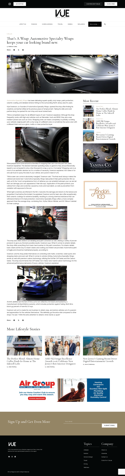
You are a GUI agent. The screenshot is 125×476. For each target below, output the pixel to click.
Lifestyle (9, 34)
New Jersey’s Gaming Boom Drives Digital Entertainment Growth (106, 136)
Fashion (86, 453)
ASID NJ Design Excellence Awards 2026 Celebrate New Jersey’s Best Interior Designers (106, 124)
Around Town (99, 106)
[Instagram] (10, 4)
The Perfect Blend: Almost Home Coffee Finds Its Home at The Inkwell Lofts (107, 112)
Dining (86, 464)
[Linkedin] (15, 456)
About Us (104, 450)
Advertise (104, 453)
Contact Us (104, 457)
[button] (14, 50)
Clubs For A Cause (106, 460)
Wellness (86, 467)
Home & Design (88, 457)
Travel (85, 460)
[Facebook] (9, 456)
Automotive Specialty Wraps (17, 100)
